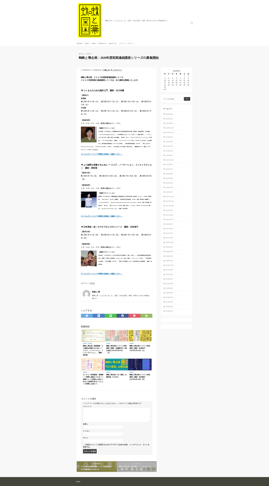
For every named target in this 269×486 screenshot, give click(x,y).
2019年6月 (169, 274)
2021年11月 (169, 201)
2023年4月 (169, 151)
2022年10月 (169, 160)
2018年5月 (169, 293)
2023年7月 (169, 146)
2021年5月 (169, 228)
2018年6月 (169, 288)
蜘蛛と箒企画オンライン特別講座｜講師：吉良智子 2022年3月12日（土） (140, 348)
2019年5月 (169, 279)
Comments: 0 (117, 70)
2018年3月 (169, 302)
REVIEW (79, 43)
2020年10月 (169, 242)
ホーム (81, 54)
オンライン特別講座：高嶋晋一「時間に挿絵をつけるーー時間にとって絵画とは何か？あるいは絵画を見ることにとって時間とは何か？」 (93, 379)
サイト (85, 437)
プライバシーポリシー (126, 43)
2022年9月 (169, 164)
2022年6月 (169, 174)
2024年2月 (169, 141)
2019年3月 (169, 283)
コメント (87, 406)
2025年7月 (169, 119)
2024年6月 (169, 137)
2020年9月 (169, 247)
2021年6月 (169, 224)
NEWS (94, 43)
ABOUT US (112, 43)
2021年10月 (169, 206)
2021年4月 (169, 233)
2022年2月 (169, 192)
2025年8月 (169, 114)
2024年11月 (169, 132)
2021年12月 (169, 196)
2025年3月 (169, 123)
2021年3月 (169, 238)
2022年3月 (169, 187)
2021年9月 (169, 210)
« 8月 (164, 89)
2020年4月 (169, 256)
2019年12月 (169, 265)
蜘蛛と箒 (107, 70)
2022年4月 (169, 183)
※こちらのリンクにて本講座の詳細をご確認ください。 (102, 216)
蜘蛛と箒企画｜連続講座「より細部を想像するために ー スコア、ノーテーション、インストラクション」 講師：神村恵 (93, 350)
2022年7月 (169, 169)
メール (86, 431)
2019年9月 (169, 270)
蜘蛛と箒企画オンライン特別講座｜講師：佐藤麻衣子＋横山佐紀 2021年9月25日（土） (116, 349)
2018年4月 (169, 297)
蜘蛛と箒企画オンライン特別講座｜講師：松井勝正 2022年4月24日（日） (140, 377)
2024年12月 (169, 128)
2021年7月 (169, 219)
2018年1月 (169, 311)
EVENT (87, 43)
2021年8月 (169, 215)
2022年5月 (169, 178)
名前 (85, 424)
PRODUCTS (102, 43)
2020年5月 (169, 251)
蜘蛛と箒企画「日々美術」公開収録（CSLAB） (116, 376)
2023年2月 (169, 155)
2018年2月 (169, 306)
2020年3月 (169, 261)
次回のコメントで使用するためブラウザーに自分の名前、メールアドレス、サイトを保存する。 (116, 445)
